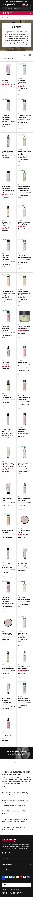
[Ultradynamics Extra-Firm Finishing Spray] (8, 419)
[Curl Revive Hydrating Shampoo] (24, 245)
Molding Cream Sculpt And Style (7, 634)
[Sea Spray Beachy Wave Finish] (24, 488)
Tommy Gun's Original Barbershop (12, 889)
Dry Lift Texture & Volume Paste (24, 327)
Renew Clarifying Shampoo (7, 531)
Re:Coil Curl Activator (5, 81)
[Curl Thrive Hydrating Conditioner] (8, 245)
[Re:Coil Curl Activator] (8, 69)
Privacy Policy (5, 892)
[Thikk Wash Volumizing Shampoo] (8, 316)
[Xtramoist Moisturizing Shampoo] (24, 69)
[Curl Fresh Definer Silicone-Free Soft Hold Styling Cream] (8, 452)
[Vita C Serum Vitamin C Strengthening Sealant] (8, 688)
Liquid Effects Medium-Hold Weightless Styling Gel (8, 189)
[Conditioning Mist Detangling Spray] (24, 211)
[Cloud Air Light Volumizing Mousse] (8, 656)
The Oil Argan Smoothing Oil (6, 396)
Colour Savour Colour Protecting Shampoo (24, 364)
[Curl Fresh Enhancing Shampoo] (24, 587)
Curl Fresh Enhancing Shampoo (24, 598)
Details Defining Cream (7, 499)
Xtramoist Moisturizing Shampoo (22, 82)
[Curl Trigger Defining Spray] (8, 351)
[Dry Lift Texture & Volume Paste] (24, 316)
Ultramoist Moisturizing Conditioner (6, 117)
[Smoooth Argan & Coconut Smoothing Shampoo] (8, 280)
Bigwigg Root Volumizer (22, 430)
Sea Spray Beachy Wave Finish (24, 499)
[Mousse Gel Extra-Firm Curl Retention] (8, 140)
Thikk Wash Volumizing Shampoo (5, 328)
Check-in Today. (27, 1)
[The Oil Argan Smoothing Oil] (8, 385)
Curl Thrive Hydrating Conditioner (6, 257)
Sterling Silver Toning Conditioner (24, 699)
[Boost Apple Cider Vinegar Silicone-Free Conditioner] (24, 176)
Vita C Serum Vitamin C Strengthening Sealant (6, 701)
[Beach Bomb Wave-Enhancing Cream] (24, 553)
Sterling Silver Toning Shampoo (23, 634)
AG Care (7, 17)
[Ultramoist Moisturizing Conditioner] (8, 105)
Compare (24, 55)
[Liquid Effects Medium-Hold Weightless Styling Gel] (8, 176)
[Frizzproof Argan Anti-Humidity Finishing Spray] (8, 553)
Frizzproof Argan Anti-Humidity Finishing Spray (7, 565)
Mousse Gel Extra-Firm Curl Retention (8, 152)
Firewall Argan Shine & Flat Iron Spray (7, 223)
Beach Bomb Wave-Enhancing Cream (24, 565)
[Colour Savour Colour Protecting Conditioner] (24, 385)
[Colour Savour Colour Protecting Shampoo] (24, 351)
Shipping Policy (20, 892)
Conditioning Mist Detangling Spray (24, 223)
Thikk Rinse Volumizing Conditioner (6, 599)
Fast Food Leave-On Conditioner (24, 116)
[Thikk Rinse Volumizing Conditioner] (8, 587)
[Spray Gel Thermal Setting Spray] (24, 656)
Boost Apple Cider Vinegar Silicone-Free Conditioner (24, 188)
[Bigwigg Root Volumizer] (24, 419)
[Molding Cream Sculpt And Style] (8, 622)
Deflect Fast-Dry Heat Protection (7, 735)
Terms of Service (5, 893)
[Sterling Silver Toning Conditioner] (24, 688)
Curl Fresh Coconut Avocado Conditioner (24, 464)
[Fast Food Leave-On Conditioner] (24, 105)
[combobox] (16, 8)
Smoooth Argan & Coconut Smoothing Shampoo (8, 293)
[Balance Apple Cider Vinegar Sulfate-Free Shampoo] (24, 140)
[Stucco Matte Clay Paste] (24, 519)
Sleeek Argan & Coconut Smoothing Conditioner (24, 293)
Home (3, 17)
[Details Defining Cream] (8, 488)
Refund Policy (12, 892)
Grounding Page (14, 893)
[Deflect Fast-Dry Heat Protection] (8, 723)
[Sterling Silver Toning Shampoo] (24, 622)
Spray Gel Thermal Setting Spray (24, 667)
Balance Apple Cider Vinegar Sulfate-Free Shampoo (24, 153)
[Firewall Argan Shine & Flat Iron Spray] (8, 211)
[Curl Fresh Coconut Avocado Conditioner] (24, 452)
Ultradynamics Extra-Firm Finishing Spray (7, 431)
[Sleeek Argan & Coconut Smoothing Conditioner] (24, 280)
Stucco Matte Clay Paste (24, 531)
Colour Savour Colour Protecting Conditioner (24, 397)
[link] (7, 762)
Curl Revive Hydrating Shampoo (24, 256)
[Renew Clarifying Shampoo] (8, 519)
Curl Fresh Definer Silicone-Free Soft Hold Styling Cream (8, 464)
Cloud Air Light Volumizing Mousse (8, 667)
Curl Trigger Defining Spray (6, 363)
